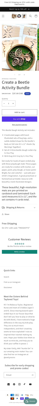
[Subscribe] (32, 375)
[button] (3, 16)
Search (6, 277)
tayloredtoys (16, 402)
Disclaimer (8, 287)
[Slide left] (15, 75)
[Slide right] (24, 75)
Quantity (5, 99)
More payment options (19, 124)
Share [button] (7, 214)
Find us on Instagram (12, 282)
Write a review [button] (19, 252)
